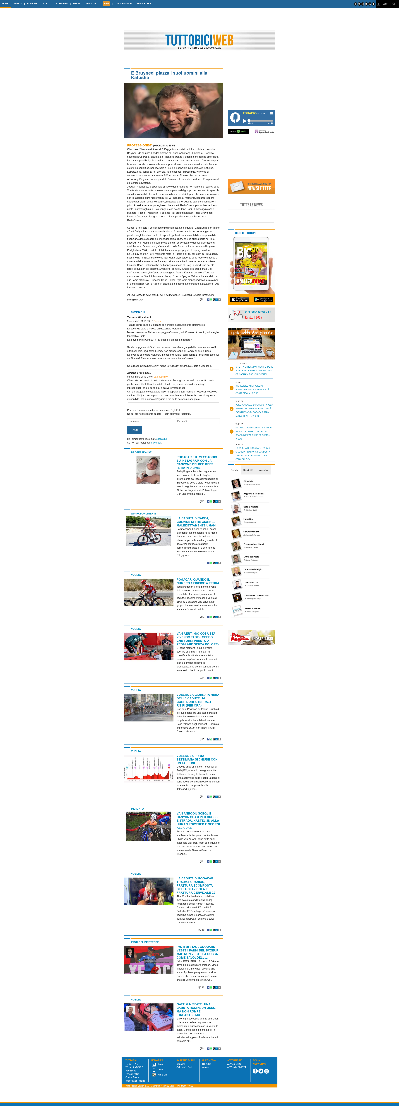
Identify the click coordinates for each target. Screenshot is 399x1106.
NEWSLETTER (144, 3)
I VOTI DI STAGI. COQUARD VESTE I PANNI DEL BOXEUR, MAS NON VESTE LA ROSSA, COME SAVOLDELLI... (198, 952)
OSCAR (76, 3)
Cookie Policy (132, 1077)
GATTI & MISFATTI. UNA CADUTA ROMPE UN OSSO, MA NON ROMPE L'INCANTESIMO (196, 1009)
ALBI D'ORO (91, 3)
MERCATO (137, 808)
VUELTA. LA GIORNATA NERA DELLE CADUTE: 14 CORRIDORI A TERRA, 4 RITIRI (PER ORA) (198, 699)
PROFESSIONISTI (139, 145)
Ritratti (160, 1064)
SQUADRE (32, 3)
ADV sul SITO (234, 1063)
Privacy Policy (132, 1073)
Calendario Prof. (184, 1067)
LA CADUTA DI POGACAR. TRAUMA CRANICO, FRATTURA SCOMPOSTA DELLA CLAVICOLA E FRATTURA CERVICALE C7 (196, 885)
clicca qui (161, 439)
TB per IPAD (131, 1063)
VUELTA (136, 575)
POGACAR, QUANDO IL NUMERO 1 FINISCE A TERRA (198, 581)
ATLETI (45, 3)
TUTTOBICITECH (123, 3)
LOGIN (135, 430)
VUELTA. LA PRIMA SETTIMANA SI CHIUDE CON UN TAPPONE (197, 759)
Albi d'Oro (162, 1074)
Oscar (160, 1069)
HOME (5, 3)
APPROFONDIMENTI (143, 513)
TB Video (206, 1063)
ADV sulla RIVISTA (236, 1067)
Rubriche (234, 469)
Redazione (130, 1070)
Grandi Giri (248, 469)
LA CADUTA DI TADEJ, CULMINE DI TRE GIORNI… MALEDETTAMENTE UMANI (196, 521)
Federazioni (263, 469)
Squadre (180, 1063)
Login (385, 3)
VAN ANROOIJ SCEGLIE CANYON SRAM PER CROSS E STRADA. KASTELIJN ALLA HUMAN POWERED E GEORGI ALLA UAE (198, 820)
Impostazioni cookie (135, 1080)
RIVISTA (18, 3)
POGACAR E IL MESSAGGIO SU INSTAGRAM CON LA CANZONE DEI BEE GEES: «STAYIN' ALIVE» (197, 462)
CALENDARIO (61, 3)
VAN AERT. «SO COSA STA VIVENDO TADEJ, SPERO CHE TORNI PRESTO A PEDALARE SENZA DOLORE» (198, 638)
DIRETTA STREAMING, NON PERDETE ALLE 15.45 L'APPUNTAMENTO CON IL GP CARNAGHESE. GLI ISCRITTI (254, 370)
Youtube (206, 1067)
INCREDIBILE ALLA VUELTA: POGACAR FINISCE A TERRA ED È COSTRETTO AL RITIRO (252, 389)
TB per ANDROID (134, 1067)
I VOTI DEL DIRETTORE (145, 942)
